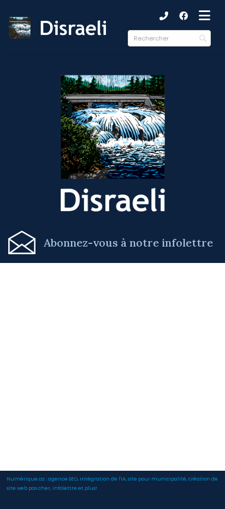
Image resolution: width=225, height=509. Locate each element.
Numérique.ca (26, 478)
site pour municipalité (157, 478)
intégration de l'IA (103, 478)
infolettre (64, 488)
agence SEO (63, 478)
